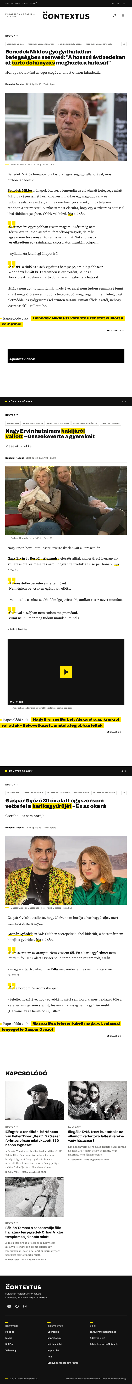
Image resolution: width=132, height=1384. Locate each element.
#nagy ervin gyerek (33, 423)
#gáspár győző (81, 793)
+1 (124, 793)
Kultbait (11, 36)
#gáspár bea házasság (58, 793)
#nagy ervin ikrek (111, 423)
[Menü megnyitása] (123, 15)
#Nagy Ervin (13, 423)
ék (20, 933)
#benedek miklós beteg (69, 44)
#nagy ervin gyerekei (58, 423)
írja (70, 213)
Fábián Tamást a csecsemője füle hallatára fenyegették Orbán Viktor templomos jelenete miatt (34, 1232)
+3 (124, 44)
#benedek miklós (15, 44)
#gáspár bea (13, 793)
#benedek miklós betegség (99, 44)
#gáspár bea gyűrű (33, 793)
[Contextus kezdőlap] (66, 15)
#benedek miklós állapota (41, 44)
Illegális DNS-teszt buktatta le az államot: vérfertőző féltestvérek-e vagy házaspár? (96, 1136)
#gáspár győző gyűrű (104, 793)
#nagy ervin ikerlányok (85, 423)
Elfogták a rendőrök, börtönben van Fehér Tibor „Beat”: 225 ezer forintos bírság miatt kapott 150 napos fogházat (32, 1138)
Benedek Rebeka (14, 84)
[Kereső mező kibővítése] (114, 15)
